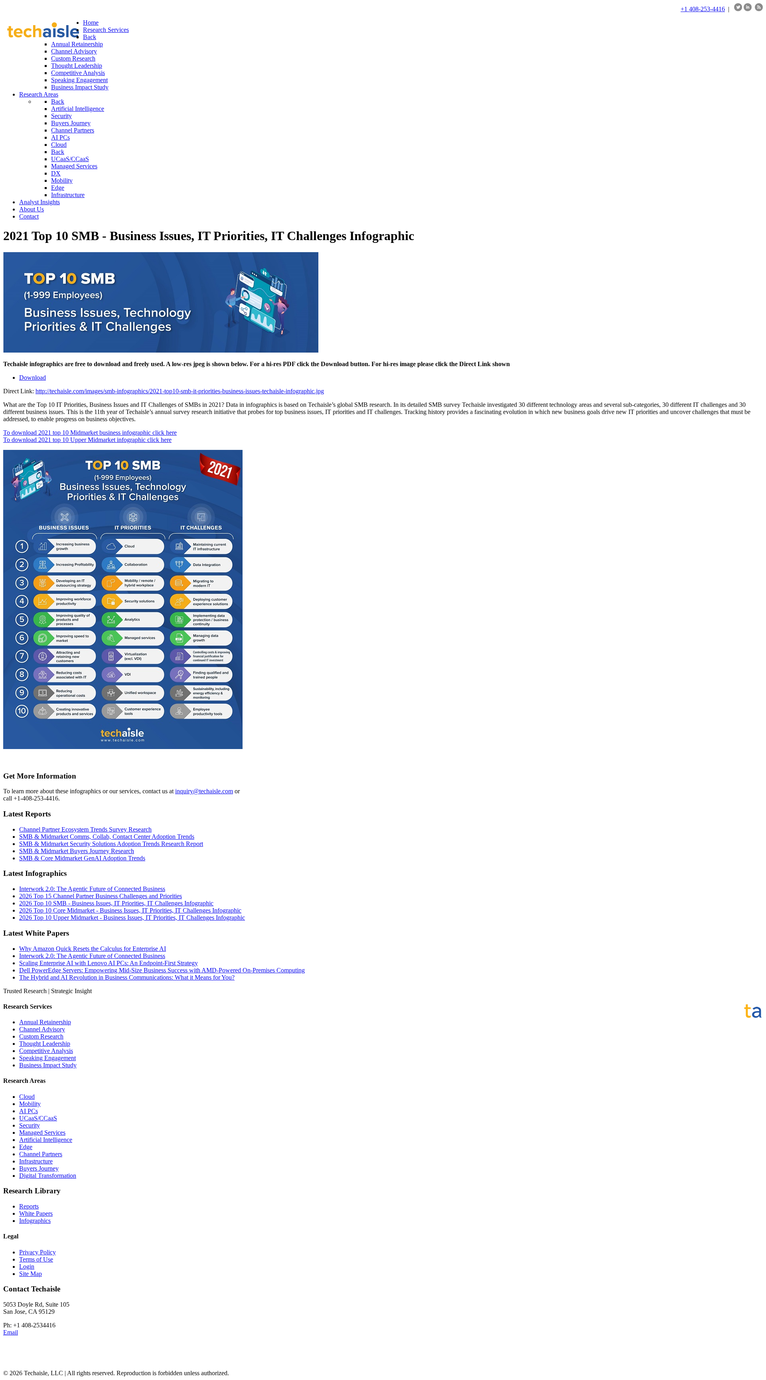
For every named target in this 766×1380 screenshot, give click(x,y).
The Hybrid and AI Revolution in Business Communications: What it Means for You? (127, 977)
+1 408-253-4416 (703, 9)
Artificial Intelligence (45, 1139)
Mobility (30, 1103)
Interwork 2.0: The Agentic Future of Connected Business (92, 888)
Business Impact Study (48, 1065)
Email (10, 1332)
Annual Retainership (45, 1022)
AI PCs (28, 1111)
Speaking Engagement (47, 1058)
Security (29, 1125)
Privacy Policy (37, 1252)
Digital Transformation (47, 1175)
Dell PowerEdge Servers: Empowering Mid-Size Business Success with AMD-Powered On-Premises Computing (162, 970)
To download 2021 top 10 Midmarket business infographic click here (90, 432)
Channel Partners (40, 1154)
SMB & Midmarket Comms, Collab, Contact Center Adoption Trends (106, 836)
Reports (29, 1206)
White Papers (36, 1213)
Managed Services (42, 1132)
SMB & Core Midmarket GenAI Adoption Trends (82, 858)
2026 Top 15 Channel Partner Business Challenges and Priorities (100, 896)
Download (32, 377)
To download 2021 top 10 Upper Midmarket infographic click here (87, 439)
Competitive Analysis (46, 1050)
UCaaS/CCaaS (38, 1118)
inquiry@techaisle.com (204, 791)
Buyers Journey (39, 1168)
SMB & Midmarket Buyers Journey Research (76, 851)
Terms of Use (36, 1259)
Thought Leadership (44, 1043)
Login (26, 1266)
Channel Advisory (42, 1029)
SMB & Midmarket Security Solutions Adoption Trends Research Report (111, 843)
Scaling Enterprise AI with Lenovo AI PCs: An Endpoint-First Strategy (108, 963)
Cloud (27, 1096)
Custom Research (41, 1036)
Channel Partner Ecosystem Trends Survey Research (85, 829)
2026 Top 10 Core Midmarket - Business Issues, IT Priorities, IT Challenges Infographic (130, 910)
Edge (25, 1146)
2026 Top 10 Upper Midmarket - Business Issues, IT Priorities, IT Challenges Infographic (132, 917)
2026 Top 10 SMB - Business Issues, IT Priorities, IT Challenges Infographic (116, 903)
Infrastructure (36, 1161)
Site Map (30, 1273)
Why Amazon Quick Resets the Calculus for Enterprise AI (92, 948)
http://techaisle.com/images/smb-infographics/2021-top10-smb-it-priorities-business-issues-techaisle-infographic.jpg (180, 391)
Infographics (35, 1220)
